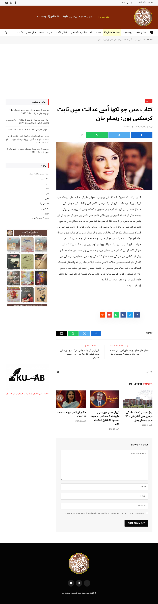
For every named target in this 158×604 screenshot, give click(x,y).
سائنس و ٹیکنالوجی (79, 32)
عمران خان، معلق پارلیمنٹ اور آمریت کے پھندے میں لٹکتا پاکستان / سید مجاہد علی (129, 352)
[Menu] (151, 32)
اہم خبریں (129, 32)
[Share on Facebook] (141, 135)
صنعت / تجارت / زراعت (40, 218)
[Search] (6, 32)
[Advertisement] (79, 71)
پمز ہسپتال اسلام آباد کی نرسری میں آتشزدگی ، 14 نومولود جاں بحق (138, 416)
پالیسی (129, 2)
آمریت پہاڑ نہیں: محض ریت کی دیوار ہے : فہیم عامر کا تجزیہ (27, 150)
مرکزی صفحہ (140, 32)
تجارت (41, 32)
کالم (91, 32)
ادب (99, 32)
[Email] (149, 228)
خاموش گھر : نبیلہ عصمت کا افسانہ (71, 415)
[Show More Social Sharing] (82, 135)
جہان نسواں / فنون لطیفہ (39, 174)
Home (149, 39)
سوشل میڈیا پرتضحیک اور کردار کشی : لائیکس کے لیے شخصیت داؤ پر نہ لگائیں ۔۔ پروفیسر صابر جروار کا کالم (27, 137)
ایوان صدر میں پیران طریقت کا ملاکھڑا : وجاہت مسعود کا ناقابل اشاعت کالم (61, 16)
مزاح (47, 213)
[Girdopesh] (143, 17)
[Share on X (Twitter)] (119, 135)
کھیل (51, 32)
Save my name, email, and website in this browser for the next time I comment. (105, 514)
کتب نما (46, 194)
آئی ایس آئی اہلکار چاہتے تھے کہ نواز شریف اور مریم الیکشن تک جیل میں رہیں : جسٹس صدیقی (79, 354)
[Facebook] (149, 205)
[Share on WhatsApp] (97, 135)
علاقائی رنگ (63, 32)
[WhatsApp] (149, 221)
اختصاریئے (45, 179)
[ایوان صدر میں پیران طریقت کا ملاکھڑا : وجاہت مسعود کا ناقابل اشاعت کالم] (104, 399)
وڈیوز (21, 32)
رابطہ (123, 2)
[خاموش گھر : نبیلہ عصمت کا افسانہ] (71, 399)
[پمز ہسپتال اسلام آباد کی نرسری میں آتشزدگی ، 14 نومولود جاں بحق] (137, 399)
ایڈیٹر (150, 126)
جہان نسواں (31, 32)
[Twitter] (149, 213)
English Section (112, 32)
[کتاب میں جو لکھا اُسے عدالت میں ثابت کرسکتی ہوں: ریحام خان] (104, 166)
